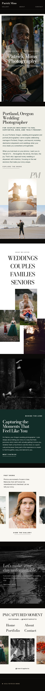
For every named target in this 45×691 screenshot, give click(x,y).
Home (10, 625)
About (22, 7)
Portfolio (13, 630)
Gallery (5, 7)
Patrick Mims (9, 3)
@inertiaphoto (22, 668)
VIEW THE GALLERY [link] (22, 533)
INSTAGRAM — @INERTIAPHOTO (22, 619)
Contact (39, 7)
